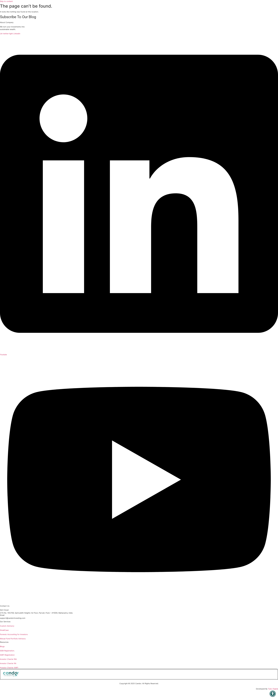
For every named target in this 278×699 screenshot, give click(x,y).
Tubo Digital (273, 689)
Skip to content (6, 1)
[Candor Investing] (11, 676)
